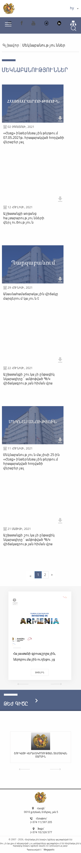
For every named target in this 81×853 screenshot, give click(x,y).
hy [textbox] (72, 8)
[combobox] (74, 9)
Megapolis (49, 849)
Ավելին (39, 672)
